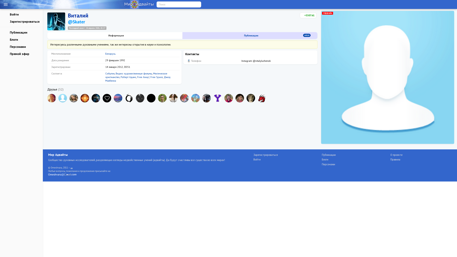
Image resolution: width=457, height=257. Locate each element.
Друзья (52, 89)
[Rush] (85, 98)
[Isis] (96, 98)
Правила (395, 159)
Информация (116, 35)
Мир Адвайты (58, 155)
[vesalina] (51, 98)
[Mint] (162, 98)
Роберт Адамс (128, 77)
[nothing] (151, 98)
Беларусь (110, 53)
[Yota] (217, 98)
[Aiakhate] (173, 98)
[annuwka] (62, 98)
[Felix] (251, 98)
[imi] (73, 98)
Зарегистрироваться (24, 21)
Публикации (18, 32)
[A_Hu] (107, 98)
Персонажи (17, 47)
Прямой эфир (19, 54)
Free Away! (143, 77)
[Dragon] (262, 98)
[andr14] (228, 98)
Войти (14, 14)
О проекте (396, 155)
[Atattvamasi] (129, 98)
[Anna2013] (118, 98)
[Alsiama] (184, 98)
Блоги (13, 39)
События (110, 73)
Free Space (156, 77)
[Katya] (239, 98)
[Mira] (206, 98)
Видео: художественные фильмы (134, 73)
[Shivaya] (140, 98)
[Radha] (195, 98)
